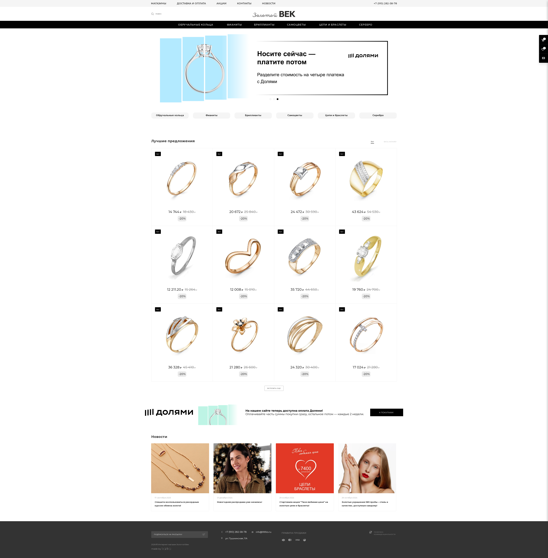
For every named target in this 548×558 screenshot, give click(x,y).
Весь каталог (390, 142)
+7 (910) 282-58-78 (236, 532)
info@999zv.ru (263, 532)
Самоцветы (294, 115)
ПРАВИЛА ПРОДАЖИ (294, 533)
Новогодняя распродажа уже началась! (239, 502)
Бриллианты (253, 115)
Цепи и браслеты (336, 115)
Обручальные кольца (170, 115)
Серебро (378, 115)
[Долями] (274, 412)
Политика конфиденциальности (384, 533)
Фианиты (211, 115)
